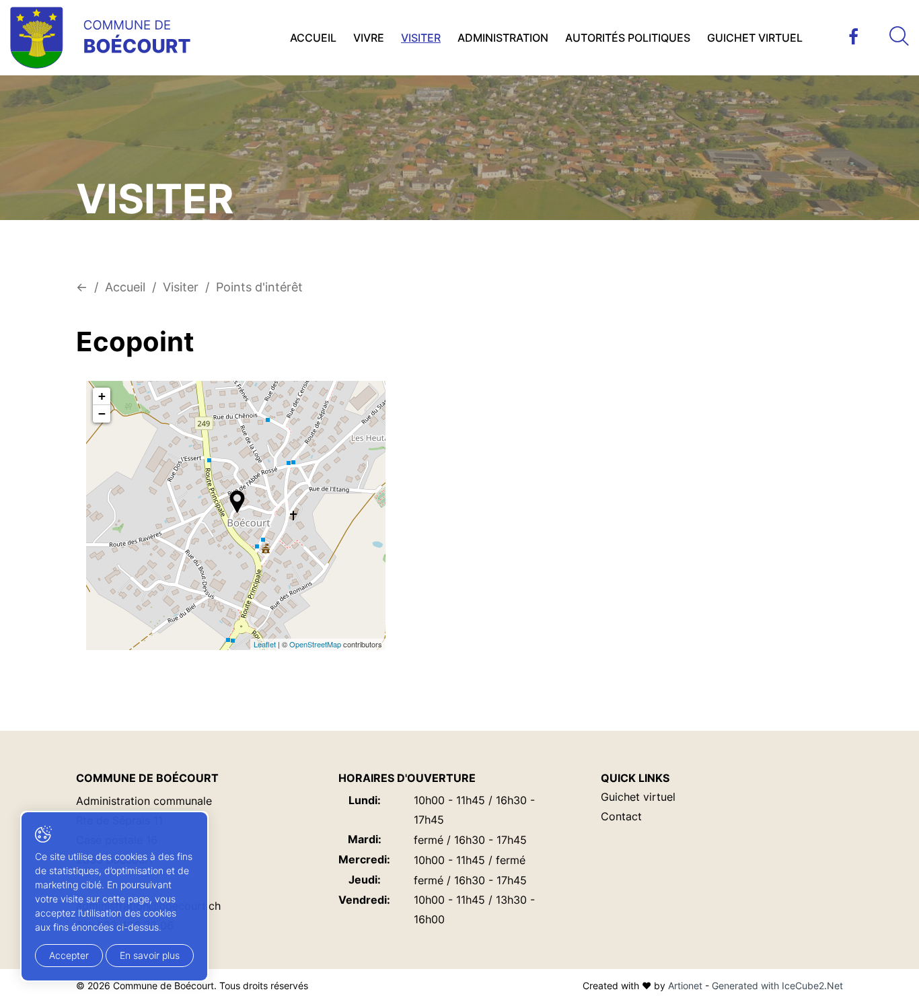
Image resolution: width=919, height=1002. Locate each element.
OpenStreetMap (315, 644)
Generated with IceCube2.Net (777, 985)
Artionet (685, 985)
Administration (502, 37)
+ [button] (102, 396)
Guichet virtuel (755, 37)
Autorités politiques (627, 37)
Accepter (69, 955)
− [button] (102, 413)
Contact (621, 816)
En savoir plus (150, 955)
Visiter (421, 37)
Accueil (313, 37)
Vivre (368, 37)
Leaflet (265, 644)
